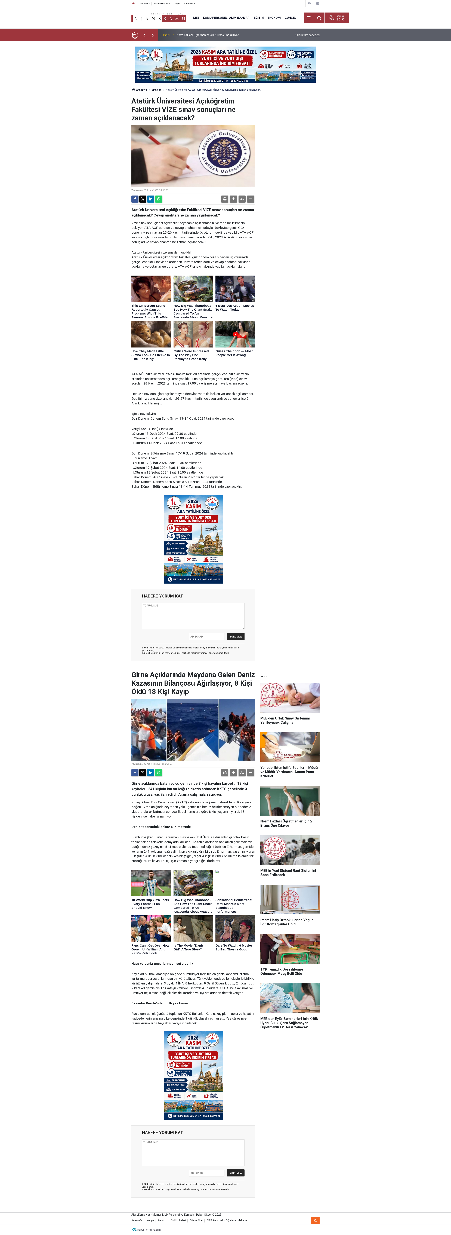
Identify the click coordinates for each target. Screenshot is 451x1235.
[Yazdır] (224, 199)
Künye (150, 1220)
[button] (233, 199)
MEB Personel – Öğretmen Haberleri (227, 1220)
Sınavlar (156, 89)
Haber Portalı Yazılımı (149, 1229)
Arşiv (177, 3)
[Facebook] (134, 199)
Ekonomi (274, 17)
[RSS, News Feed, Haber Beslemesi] (315, 1220)
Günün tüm (307, 35)
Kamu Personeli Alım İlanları (226, 17)
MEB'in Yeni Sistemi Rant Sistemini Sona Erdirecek (208, 35)
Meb (196, 17)
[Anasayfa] (133, 3)
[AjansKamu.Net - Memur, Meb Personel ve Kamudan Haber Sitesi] (158, 17)
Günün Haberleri (162, 3)
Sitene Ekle (189, 3)
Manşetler (145, 3)
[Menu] (309, 18)
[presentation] (144, 35)
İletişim (162, 1220)
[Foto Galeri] (318, 3)
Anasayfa (141, 89)
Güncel (290, 17)
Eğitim (259, 17)
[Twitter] (142, 199)
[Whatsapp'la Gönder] (158, 199)
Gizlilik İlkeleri (178, 1220)
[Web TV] (309, 3)
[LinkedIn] (150, 199)
